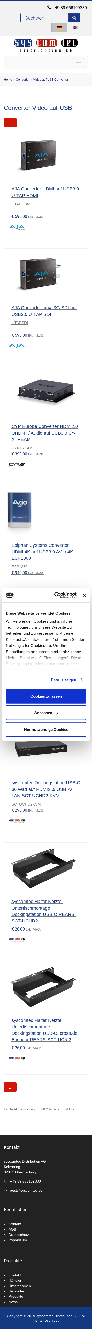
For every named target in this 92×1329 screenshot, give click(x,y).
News (13, 1302)
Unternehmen (20, 1286)
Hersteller (16, 1291)
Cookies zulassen (46, 696)
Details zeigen (63, 680)
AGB (12, 1229)
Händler (15, 1280)
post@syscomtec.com (27, 1190)
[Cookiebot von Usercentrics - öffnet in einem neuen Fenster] (57, 595)
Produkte (16, 1296)
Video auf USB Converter (50, 79)
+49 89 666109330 (70, 8)
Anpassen (43, 713)
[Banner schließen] (84, 595)
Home (8, 79)
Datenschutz (19, 1235)
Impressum (18, 1240)
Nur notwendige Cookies (46, 729)
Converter (23, 79)
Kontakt (15, 1224)
